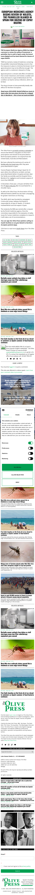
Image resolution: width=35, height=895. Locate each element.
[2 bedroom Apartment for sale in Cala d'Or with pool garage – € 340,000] (17, 397)
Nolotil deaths (17, 242)
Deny (17, 482)
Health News (20, 228)
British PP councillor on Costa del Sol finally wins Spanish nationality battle (17, 787)
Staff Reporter (19, 26)
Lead (23, 6)
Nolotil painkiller (7, 244)
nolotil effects (27, 242)
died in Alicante (11, 186)
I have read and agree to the (16, 866)
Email (3, 854)
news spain (15, 240)
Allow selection (17, 474)
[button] (32, 751)
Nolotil (7, 56)
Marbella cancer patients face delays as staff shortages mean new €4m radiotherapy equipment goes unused (16, 280)
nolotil (29, 240)
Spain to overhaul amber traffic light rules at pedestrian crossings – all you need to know (16, 781)
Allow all (17, 467)
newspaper (22, 240)
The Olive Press (17, 247)
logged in (12, 367)
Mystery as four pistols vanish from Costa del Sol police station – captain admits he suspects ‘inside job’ (16, 793)
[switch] (30, 448)
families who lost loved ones (10, 164)
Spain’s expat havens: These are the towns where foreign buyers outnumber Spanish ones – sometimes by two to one (17, 799)
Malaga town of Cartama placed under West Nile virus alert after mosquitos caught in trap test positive (17, 564)
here (15, 225)
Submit (17, 871)
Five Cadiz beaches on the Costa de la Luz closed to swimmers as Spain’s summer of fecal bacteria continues (17, 340)
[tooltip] (7, 358)
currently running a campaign (21, 150)
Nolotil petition (19, 244)
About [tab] (29, 415)
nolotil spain (28, 244)
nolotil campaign (7, 242)
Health (18, 6)
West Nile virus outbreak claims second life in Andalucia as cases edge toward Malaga (16, 310)
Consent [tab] (6, 415)
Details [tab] (17, 415)
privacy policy (26, 866)
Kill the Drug (6, 240)
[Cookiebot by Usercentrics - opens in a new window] (25, 410)
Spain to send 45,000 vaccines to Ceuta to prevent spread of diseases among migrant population (16, 596)
